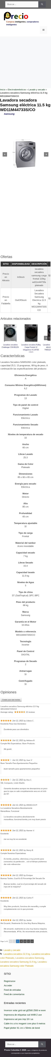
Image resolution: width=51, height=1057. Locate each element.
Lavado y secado (36, 89)
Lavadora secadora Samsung (29, 958)
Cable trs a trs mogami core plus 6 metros (24, 1023)
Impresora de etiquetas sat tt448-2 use (23, 1015)
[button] (5, 154)
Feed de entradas (12, 990)
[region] (25, 57)
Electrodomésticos (17, 89)
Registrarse (9, 981)
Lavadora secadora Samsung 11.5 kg (18, 962)
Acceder (8, 985)
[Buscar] (42, 4)
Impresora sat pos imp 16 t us (18, 1019)
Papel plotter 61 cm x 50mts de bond (22, 1028)
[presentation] (46, 338)
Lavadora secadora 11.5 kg (17, 954)
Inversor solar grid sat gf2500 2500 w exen (25, 1010)
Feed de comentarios (14, 994)
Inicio (2, 89)
